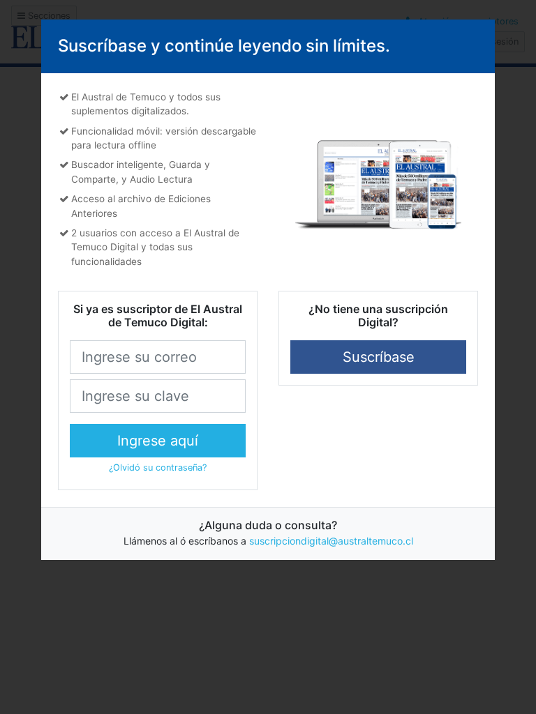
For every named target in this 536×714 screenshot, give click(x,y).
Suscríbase (379, 357)
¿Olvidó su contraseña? (158, 467)
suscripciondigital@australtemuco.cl (331, 541)
